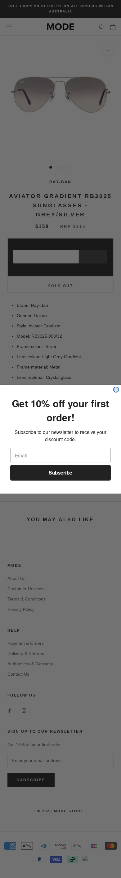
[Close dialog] (116, 389)
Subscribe (60, 472)
